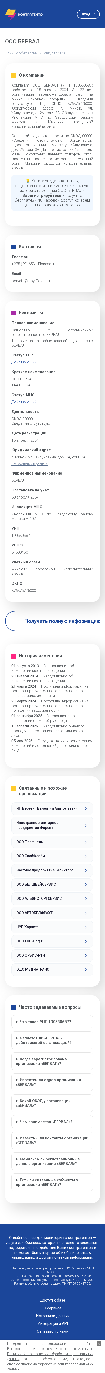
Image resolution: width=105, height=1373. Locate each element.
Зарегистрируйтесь (41, 195)
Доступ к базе (52, 1300)
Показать (46, 264)
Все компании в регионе (29, 464)
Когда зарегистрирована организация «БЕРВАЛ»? (41, 1061)
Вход (86, 14)
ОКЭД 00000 (22, 419)
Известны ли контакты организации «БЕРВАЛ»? (52, 1140)
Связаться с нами (52, 1331)
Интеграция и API (52, 1323)
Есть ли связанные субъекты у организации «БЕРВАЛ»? (47, 1182)
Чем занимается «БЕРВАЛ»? (46, 1122)
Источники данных (52, 1316)
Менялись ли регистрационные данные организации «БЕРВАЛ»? (48, 1161)
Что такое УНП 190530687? (45, 1021)
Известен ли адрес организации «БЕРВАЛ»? (48, 1082)
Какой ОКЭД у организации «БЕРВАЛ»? (43, 1103)
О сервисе (52, 1308)
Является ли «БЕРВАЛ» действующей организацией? (44, 1040)
